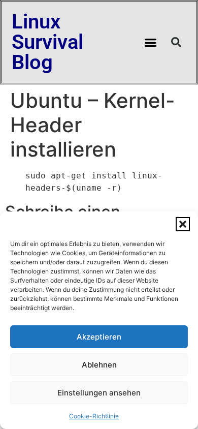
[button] (183, 224)
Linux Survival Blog (47, 42)
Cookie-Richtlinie (94, 416)
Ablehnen (99, 365)
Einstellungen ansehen (99, 392)
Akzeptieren (99, 337)
